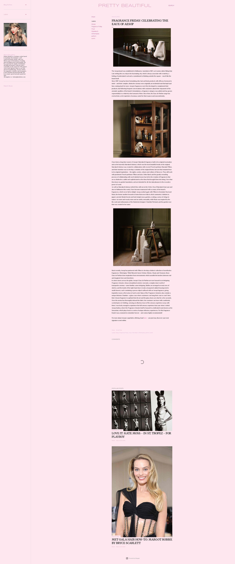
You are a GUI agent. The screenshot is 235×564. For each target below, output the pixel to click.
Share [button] (93, 17)
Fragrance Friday (97, 26)
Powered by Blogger (134, 558)
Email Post (119, 330)
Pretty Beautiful (124, 5)
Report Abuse (8, 86)
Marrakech (95, 31)
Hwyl (93, 29)
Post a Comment (120, 440)
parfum (94, 36)
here (145, 318)
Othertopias (95, 34)
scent (93, 38)
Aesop (94, 24)
